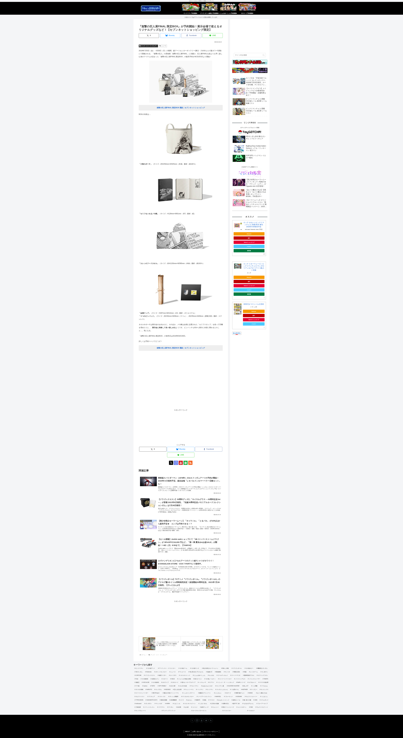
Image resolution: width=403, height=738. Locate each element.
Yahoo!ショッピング (249, 242)
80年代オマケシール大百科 (254, 304)
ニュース (163, 46)
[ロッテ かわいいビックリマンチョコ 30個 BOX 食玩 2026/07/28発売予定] (238, 225)
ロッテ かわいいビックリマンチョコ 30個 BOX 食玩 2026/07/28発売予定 (253, 225)
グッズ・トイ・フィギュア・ (149, 46)
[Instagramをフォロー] (176, 463)
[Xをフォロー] (171, 463)
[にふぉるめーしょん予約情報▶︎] (228, 7)
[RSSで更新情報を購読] (190, 463)
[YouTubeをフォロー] (181, 463)
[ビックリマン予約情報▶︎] (190, 7)
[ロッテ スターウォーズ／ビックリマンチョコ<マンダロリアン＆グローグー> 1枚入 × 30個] (238, 266)
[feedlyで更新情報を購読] (185, 463)
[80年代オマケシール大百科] (238, 309)
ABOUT (187, 731)
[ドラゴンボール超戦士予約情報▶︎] (209, 7)
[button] (263, 55)
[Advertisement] (181, 381)
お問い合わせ (196, 731)
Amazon (249, 233)
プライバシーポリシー (210, 731)
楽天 (249, 238)
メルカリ (249, 246)
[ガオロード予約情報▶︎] (247, 7)
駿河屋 (249, 250)
